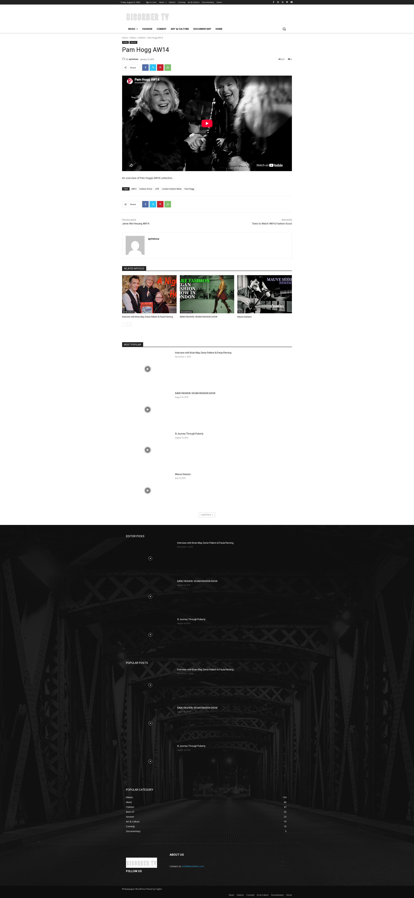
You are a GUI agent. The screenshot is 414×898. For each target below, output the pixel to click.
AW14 (133, 189)
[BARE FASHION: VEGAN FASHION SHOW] (207, 294)
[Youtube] (291, 2)
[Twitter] (282, 2)
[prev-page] (124, 324)
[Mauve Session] (264, 294)
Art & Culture (128, 312)
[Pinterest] (160, 67)
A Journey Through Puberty (189, 433)
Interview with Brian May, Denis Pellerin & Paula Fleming (147, 317)
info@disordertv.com (193, 866)
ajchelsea (133, 59)
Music (240, 312)
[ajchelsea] (124, 59)
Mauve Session (244, 317)
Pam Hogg (189, 189)
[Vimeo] (287, 2)
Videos (133, 37)
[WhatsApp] (167, 67)
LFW (157, 189)
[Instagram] (278, 2)
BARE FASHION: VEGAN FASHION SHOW (199, 317)
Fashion (141, 37)
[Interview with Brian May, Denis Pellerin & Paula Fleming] (149, 294)
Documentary (186, 312)
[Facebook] (273, 2)
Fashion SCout (145, 189)
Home (125, 37)
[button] (284, 29)
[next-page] (129, 324)
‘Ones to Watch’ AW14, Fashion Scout (272, 223)
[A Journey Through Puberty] (147, 450)
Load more (206, 514)
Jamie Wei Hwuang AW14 (135, 223)
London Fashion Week (171, 189)
